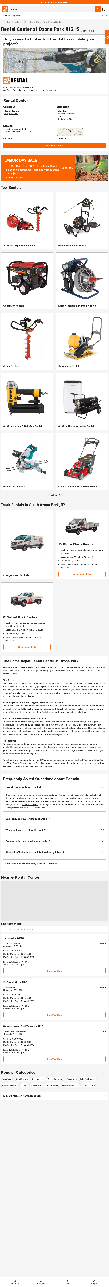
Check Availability (82, 574)
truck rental (65, 747)
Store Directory (14, 22)
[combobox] (52, 9)
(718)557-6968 (25, 954)
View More (53, 495)
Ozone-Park (35, 22)
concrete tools (58, 712)
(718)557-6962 (27, 957)
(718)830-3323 (16, 1038)
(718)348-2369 (25, 998)
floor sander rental (95, 705)
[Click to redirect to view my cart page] (103, 9)
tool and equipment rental (78, 798)
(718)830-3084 (27, 1045)
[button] (54, 787)
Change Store (87, 30)
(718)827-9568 (16, 994)
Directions (61, 138)
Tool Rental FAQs (30, 804)
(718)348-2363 (27, 1001)
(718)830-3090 (25, 1042)
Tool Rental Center (17, 686)
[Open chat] (107, 37)
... (2, 22)
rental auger (30, 712)
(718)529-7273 (11, 113)
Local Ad (7, 138)
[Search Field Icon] (98, 9)
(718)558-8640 (16, 950)
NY (25, 22)
